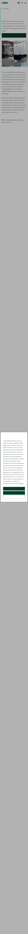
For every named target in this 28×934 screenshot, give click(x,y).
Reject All (14, 493)
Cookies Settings (14, 497)
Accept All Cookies (14, 489)
